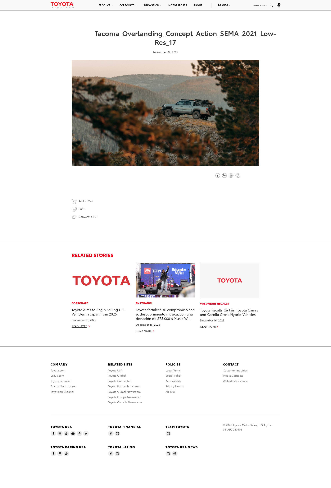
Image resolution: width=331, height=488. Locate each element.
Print (81, 209)
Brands (223, 5)
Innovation (151, 5)
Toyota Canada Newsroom (125, 402)
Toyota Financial (61, 381)
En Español (144, 303)
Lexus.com (57, 375)
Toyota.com (58, 370)
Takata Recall (260, 5)
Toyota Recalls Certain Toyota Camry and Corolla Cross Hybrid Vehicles (229, 312)
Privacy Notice (175, 386)
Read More (79, 326)
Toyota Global (117, 375)
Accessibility (173, 381)
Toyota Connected (119, 381)
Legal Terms (173, 370)
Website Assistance (235, 381)
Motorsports (177, 5)
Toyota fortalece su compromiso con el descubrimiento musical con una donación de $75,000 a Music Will (165, 314)
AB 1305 (170, 392)
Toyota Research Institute (124, 386)
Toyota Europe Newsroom (124, 397)
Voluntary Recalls (214, 303)
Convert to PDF (88, 217)
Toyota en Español (62, 392)
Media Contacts (233, 375)
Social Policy (173, 375)
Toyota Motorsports (63, 386)
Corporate (127, 5)
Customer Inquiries (235, 370)
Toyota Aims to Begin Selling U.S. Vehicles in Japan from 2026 (98, 311)
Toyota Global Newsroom (124, 392)
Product (105, 5)
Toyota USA (115, 370)
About (198, 5)
